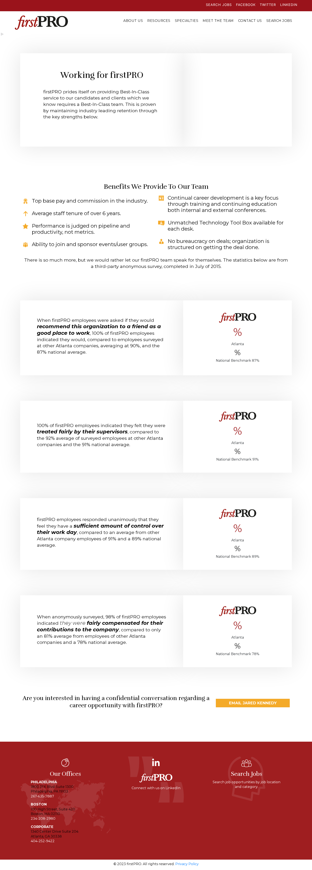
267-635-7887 (42, 796)
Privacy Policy (187, 864)
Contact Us (250, 21)
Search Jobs (279, 21)
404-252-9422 (43, 841)
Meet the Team (218, 21)
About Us (133, 21)
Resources (158, 21)
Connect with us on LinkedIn (156, 788)
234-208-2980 (43, 819)
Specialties (186, 21)
